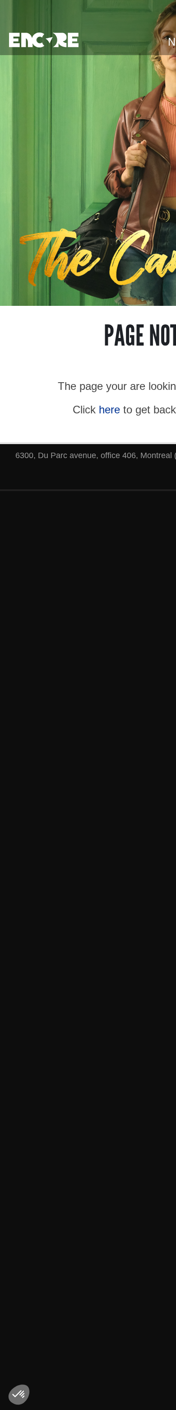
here (109, 409)
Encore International (44, 40)
